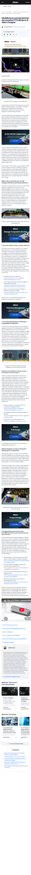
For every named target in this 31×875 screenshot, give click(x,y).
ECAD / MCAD (7, 6)
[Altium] (16, 2)
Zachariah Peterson (8, 26)
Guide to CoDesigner (8, 632)
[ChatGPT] (4, 34)
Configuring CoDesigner (8, 642)
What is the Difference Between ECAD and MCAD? (15, 638)
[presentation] (28, 682)
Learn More (16, 140)
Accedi (27, 2)
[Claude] (10, 34)
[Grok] (16, 34)
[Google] (13, 34)
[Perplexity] (7, 34)
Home (3, 12)
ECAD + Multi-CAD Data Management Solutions (14, 628)
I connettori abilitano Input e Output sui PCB (14, 756)
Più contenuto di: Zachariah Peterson (11, 676)
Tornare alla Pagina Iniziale (16, 743)
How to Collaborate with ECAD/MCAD (11, 635)
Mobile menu (2, 2)
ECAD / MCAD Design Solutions (10, 625)
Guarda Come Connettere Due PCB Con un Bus (15, 421)
